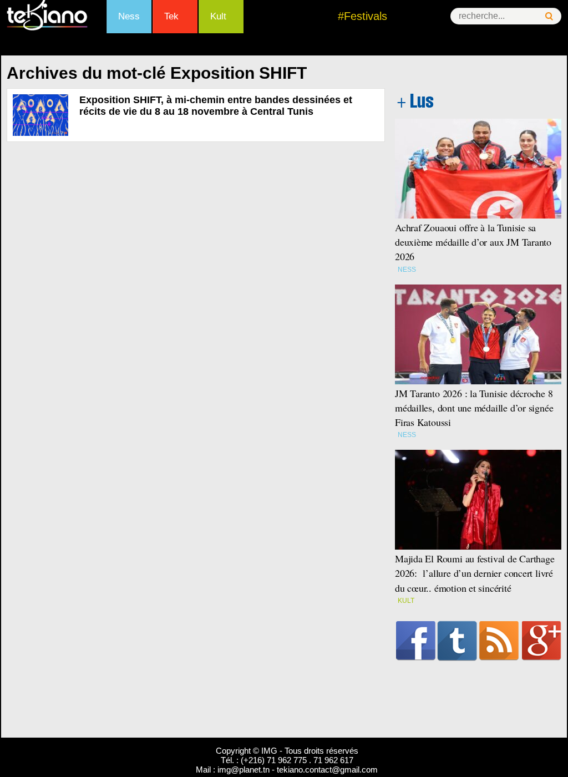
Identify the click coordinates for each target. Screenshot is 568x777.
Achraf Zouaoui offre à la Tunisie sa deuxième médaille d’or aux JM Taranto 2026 (473, 242)
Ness (129, 16)
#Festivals (362, 16)
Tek (171, 16)
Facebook (416, 640)
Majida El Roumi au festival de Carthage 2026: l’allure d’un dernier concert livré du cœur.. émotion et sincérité (475, 573)
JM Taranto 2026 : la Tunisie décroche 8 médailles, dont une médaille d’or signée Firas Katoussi (474, 408)
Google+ (541, 640)
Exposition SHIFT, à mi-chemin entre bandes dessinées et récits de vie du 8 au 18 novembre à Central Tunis (215, 105)
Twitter (457, 640)
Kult (218, 16)
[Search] (549, 16)
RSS (499, 640)
